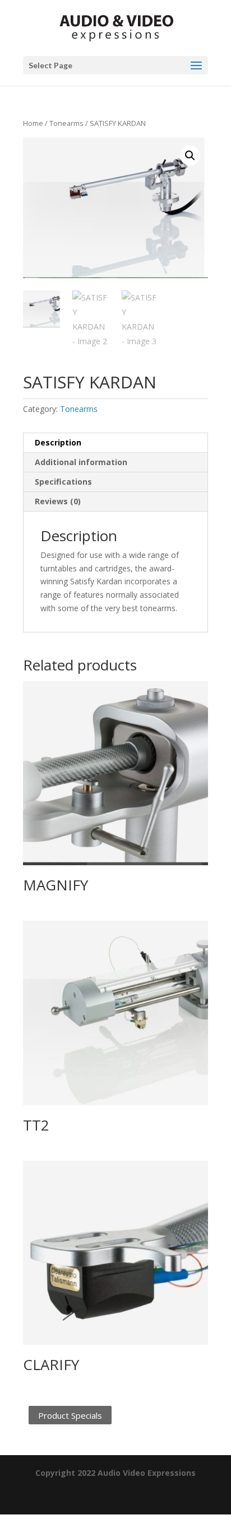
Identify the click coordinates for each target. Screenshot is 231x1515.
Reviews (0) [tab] (58, 501)
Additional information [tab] (81, 462)
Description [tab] (58, 442)
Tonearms (66, 123)
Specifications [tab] (63, 481)
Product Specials (70, 1414)
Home (33, 123)
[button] (190, 156)
